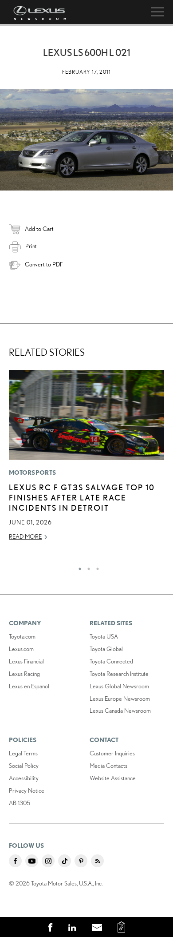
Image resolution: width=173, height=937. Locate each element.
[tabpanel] (86, 459)
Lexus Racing (24, 673)
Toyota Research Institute (119, 673)
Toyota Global (106, 648)
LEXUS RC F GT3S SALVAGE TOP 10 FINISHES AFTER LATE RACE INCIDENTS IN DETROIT (82, 497)
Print (31, 246)
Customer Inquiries (112, 753)
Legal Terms (23, 753)
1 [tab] (77, 566)
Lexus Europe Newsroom (120, 698)
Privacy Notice (26, 790)
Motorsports (32, 472)
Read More (25, 536)
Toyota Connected (111, 661)
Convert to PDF (44, 264)
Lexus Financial (26, 661)
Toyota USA (104, 636)
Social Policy (24, 765)
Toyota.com (22, 636)
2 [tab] (86, 566)
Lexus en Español (29, 686)
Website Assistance (113, 778)
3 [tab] (95, 566)
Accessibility (24, 778)
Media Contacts (108, 765)
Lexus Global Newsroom (119, 686)
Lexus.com (21, 648)
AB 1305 (19, 802)
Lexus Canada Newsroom (120, 710)
